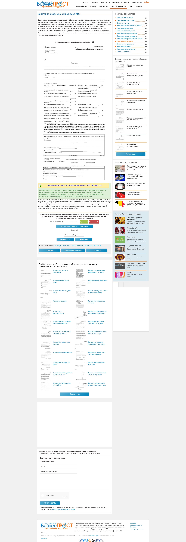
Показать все (131, 154)
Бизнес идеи (105, 2)
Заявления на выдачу (125, 28)
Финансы (95, 2)
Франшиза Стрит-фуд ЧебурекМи (134, 218)
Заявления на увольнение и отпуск (129, 39)
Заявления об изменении (126, 49)
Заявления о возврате (125, 41)
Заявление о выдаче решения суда (134, 127)
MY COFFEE (131, 254)
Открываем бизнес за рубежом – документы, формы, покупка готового (136, 203)
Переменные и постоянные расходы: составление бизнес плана (137, 167)
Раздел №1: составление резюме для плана (136, 184)
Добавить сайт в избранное (73, 250)
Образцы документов (118, 6)
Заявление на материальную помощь (135, 74)
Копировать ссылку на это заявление (74, 226)
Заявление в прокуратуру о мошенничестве (136, 119)
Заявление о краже (60, 301)
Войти (145, 2)
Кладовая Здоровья (134, 246)
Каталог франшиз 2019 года (86, 6)
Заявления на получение (126, 31)
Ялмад (129, 272)
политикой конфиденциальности (63, 509)
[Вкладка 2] (121, 284)
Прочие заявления (123, 52)
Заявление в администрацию (132, 145)
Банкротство (103, 6)
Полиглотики (131, 237)
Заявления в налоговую (125, 20)
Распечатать (97, 250)
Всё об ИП (85, 2)
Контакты (133, 523)
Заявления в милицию (125, 18)
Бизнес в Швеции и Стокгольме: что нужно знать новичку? (135, 176)
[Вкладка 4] (126, 284)
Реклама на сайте (136, 525)
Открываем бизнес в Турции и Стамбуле (134, 193)
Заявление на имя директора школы (133, 83)
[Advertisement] (74, 424)
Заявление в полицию (135, 109)
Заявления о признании (125, 44)
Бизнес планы (137, 2)
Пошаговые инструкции (120, 2)
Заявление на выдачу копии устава (135, 92)
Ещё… (130, 6)
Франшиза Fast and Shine (136, 263)
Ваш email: (74, 230)
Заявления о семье (124, 46)
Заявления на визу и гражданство (129, 25)
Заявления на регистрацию (127, 36)
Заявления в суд (123, 23)
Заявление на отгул (134, 135)
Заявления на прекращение (127, 33)
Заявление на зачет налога (62, 352)
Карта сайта (44, 538)
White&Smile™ (132, 228)
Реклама (139, 6)
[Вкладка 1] (115, 284)
